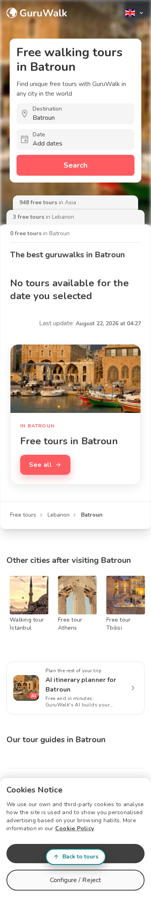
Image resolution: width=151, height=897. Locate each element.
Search (75, 165)
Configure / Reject (75, 880)
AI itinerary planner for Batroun (81, 684)
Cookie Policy (74, 828)
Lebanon (59, 515)
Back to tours (80, 856)
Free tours (23, 515)
